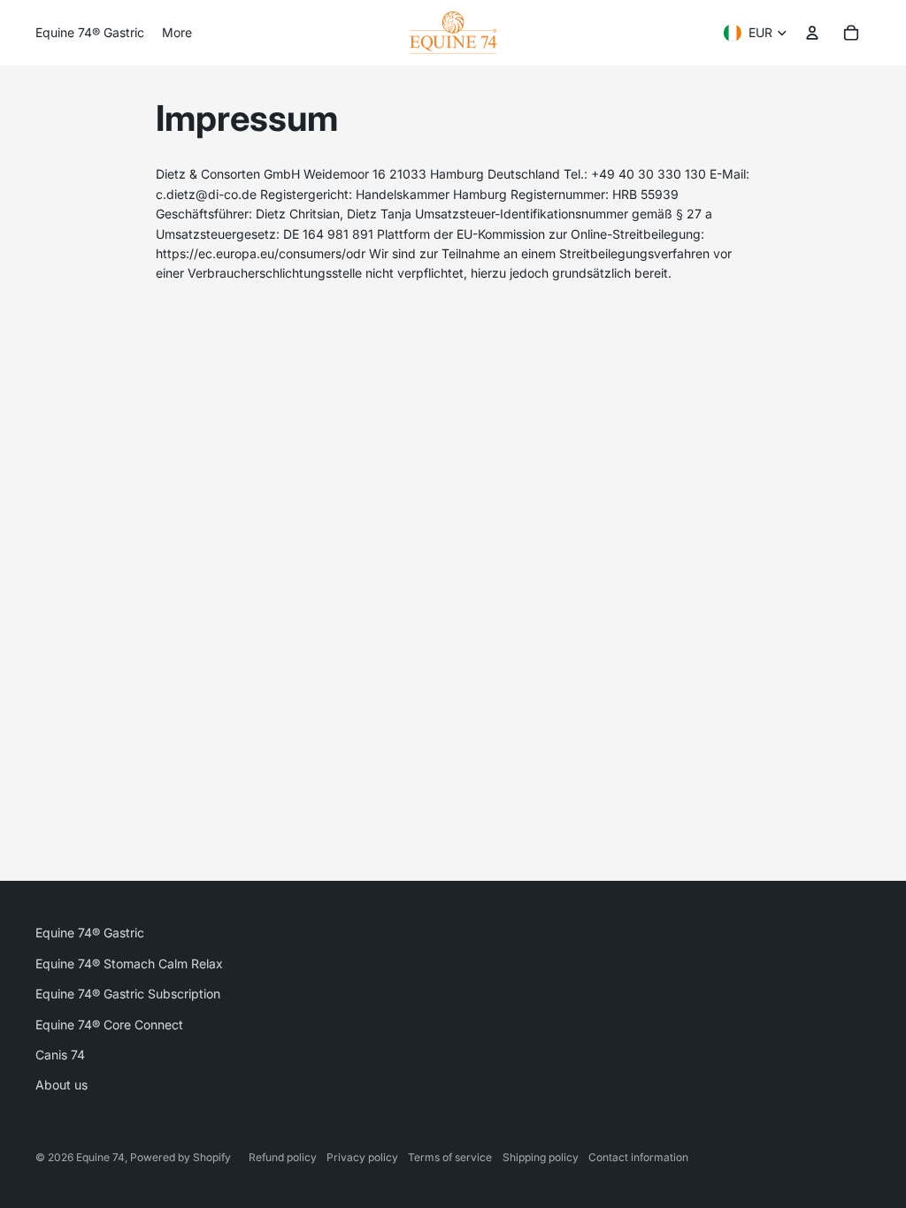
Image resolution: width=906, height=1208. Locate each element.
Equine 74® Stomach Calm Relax (129, 963)
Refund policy (283, 1157)
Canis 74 (60, 1054)
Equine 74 (100, 1157)
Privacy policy (362, 1157)
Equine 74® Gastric (89, 932)
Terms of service (450, 1157)
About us (61, 1084)
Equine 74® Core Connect (109, 1024)
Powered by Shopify (180, 1157)
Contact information (638, 1157)
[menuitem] (89, 32)
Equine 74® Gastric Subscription (127, 993)
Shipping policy (541, 1157)
